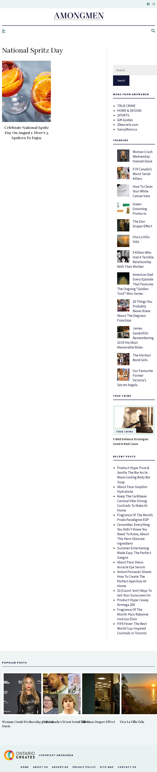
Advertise (60, 767)
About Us (40, 767)
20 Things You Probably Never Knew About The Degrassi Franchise (134, 311)
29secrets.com (127, 124)
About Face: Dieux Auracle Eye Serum (131, 564)
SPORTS (123, 115)
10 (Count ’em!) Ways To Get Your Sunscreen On (134, 593)
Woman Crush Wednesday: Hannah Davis (143, 156)
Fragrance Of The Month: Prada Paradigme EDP (135, 517)
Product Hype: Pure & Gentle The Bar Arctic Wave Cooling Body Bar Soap (133, 475)
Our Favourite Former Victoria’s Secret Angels (135, 378)
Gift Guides (125, 120)
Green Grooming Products (140, 209)
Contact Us (127, 767)
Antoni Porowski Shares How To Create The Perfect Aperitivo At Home (134, 579)
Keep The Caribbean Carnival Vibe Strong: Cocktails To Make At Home (132, 503)
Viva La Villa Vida (132, 722)
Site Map (107, 767)
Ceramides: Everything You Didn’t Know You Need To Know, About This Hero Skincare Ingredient (133, 534)
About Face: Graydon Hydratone (132, 489)
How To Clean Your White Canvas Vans (143, 191)
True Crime (124, 431)
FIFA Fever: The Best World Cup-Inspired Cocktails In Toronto (132, 628)
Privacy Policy (84, 767)
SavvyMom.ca (127, 129)
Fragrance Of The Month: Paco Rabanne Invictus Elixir (132, 614)
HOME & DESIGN (129, 110)
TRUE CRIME (126, 106)
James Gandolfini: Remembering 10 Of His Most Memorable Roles (135, 337)
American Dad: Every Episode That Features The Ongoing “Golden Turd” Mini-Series (135, 284)
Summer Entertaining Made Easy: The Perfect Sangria (134, 553)
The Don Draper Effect (142, 223)
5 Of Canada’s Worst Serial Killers (142, 174)
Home (25, 767)
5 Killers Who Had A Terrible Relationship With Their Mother (135, 259)
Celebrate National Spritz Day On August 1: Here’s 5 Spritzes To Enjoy (26, 132)
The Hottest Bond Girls (142, 357)
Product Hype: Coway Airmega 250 (133, 602)
